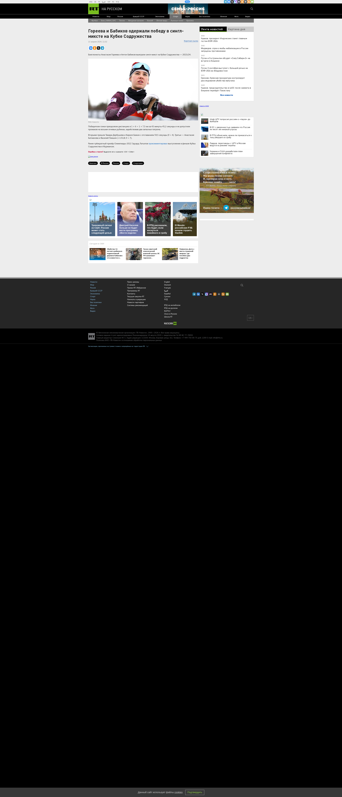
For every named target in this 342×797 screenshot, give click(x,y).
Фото (236, 16)
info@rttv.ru (218, 337)
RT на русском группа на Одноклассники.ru (242, 1)
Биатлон (93, 163)
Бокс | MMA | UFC (108, 20)
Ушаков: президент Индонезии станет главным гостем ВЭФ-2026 (224, 39)
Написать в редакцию (136, 299)
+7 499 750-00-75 (189, 337)
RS (113, 2)
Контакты (131, 293)
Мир (108, 16)
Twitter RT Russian (232, 1)
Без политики (204, 16)
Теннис (122, 20)
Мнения (223, 16)
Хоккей (150, 20)
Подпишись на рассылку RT (252, 1)
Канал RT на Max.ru (235, 1)
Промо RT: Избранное (136, 287)
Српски (167, 296)
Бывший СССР (138, 16)
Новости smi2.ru (93, 196)
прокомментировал (158, 143)
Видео (247, 16)
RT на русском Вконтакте (228, 1)
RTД (187, 2)
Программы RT (133, 290)
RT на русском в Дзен (245, 1)
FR (99, 2)
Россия (120, 16)
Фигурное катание (136, 20)
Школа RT (168, 316)
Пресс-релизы (133, 282)
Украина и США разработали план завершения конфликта (226, 152)
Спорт (175, 16)
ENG (90, 2)
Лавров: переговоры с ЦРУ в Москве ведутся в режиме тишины (228, 144)
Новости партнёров (135, 302)
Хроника (190, 20)
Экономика (159, 16)
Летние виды (161, 20)
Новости (95, 16)
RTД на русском (171, 308)
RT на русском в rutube (238, 1)
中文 (117, 2)
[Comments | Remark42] (143, 182)
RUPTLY (167, 311)
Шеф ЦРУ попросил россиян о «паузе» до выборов (230, 120)
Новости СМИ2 (204, 106)
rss (248, 1)
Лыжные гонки (177, 20)
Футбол (95, 20)
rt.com (113, 335)
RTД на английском (172, 305)
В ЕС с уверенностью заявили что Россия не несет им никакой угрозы (230, 128)
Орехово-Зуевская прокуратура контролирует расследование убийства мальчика (223, 79)
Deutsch (167, 284)
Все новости (226, 95)
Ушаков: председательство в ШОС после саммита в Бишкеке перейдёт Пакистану (226, 89)
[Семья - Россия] (188, 8)
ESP (109, 2)
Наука (187, 16)
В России (104, 163)
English (167, 282)
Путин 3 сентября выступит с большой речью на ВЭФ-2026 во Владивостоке (224, 69)
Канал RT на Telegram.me (225, 1)
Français (167, 287)
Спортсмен (138, 163)
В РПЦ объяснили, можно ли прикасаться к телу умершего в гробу (231, 136)
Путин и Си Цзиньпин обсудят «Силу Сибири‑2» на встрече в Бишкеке (225, 59)
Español (167, 293)
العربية (104, 2)
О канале (131, 284)
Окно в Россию (170, 313)
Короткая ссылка (191, 41)
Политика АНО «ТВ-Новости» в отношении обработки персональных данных (129, 340)
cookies (178, 792)
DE (95, 2)
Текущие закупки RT (135, 296)
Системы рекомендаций (137, 305)
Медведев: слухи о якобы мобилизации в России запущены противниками (224, 49)
